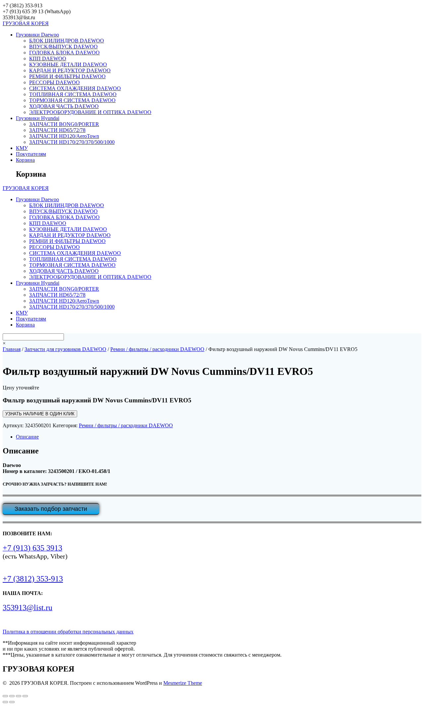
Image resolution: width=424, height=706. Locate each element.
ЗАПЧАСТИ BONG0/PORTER (64, 124)
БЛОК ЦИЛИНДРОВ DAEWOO (66, 40)
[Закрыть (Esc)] (25, 696)
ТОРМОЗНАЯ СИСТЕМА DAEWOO (72, 100)
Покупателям (31, 154)
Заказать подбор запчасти (51, 508)
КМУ (22, 148)
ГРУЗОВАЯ (26, 23)
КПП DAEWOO (47, 58)
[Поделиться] (18, 696)
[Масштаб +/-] (5, 696)
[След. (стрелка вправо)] (12, 702)
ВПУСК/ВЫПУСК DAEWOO (63, 46)
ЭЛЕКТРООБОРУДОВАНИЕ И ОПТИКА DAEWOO (90, 112)
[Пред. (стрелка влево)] (5, 702)
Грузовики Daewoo (37, 34)
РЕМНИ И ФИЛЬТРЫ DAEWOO (67, 76)
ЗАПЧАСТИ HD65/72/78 (57, 130)
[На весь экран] (12, 696)
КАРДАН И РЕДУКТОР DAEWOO (70, 70)
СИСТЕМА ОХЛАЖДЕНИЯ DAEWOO (75, 88)
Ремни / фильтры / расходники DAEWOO (157, 349)
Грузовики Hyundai (37, 118)
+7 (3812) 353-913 (33, 578)
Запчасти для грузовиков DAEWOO (65, 349)
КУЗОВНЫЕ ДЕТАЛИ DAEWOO (68, 64)
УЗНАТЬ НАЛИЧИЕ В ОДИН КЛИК (40, 413)
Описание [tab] (27, 437)
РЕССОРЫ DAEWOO (54, 82)
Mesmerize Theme (182, 683)
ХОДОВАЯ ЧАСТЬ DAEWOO (64, 106)
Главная (12, 349)
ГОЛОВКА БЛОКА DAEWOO (64, 52)
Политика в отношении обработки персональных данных (68, 631)
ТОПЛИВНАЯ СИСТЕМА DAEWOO (73, 94)
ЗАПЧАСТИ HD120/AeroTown (64, 136)
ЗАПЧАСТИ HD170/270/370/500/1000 (72, 142)
